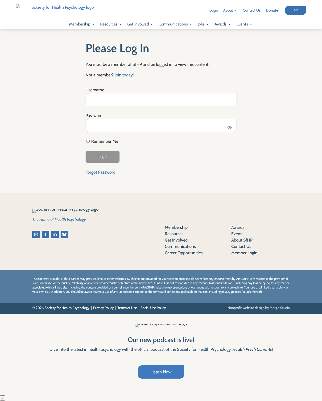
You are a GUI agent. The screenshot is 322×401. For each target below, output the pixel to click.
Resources (108, 24)
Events (242, 24)
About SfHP (241, 240)
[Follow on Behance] (64, 234)
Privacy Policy (103, 308)
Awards (221, 24)
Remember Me (104, 141)
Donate (272, 10)
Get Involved (138, 24)
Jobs (201, 24)
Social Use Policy (153, 308)
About (228, 10)
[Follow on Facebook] (45, 234)
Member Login (244, 252)
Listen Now (161, 372)
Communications (173, 24)
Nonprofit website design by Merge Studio (258, 308)
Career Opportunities (184, 252)
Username (95, 89)
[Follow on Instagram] (36, 234)
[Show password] (229, 127)
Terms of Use (127, 308)
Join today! (124, 75)
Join (295, 10)
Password (94, 115)
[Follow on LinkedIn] (55, 234)
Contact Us (252, 10)
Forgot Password (101, 172)
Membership (79, 24)
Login (213, 10)
